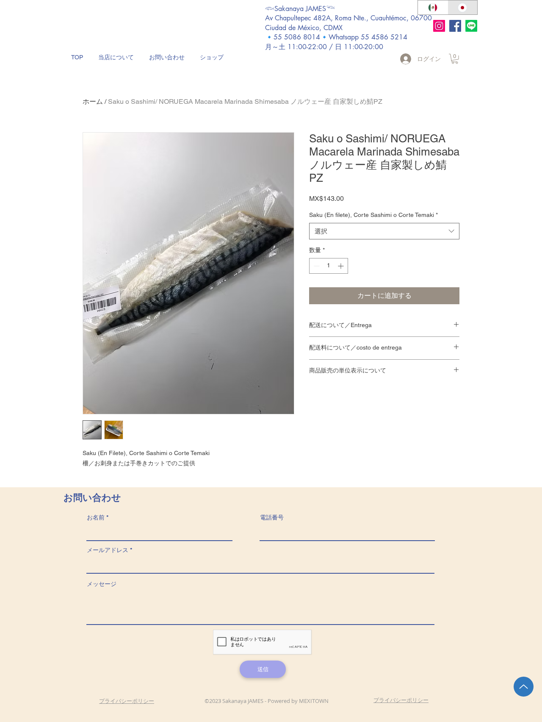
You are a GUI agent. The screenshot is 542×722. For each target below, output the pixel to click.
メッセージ (101, 584)
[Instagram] (439, 26)
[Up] (524, 687)
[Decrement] (315, 265)
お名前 (96, 517)
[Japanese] (463, 7)
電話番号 (272, 517)
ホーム (93, 101)
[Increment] (341, 265)
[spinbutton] (328, 265)
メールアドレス (107, 550)
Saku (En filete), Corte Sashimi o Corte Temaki (373, 214)
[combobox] (384, 231)
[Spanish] (433, 7)
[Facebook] (455, 26)
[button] (455, 59)
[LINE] (471, 26)
